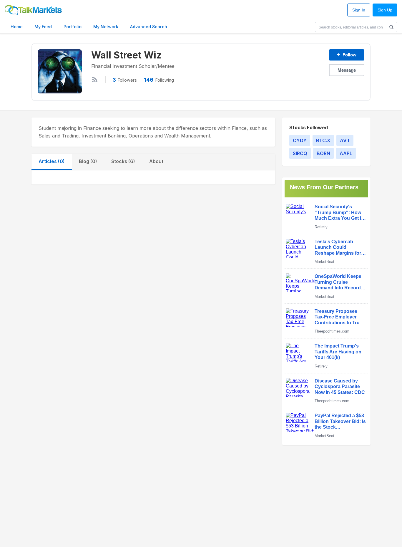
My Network (105, 26)
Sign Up (385, 10)
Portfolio (73, 26)
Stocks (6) (123, 161)
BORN (323, 153)
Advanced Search (148, 26)
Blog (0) (88, 161)
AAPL (346, 153)
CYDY (300, 140)
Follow (346, 55)
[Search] (391, 27)
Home (17, 26)
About (156, 161)
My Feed (43, 26)
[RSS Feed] (94, 79)
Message (347, 70)
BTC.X (323, 140)
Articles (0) (52, 161)
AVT (345, 140)
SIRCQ (300, 153)
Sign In (358, 10)
